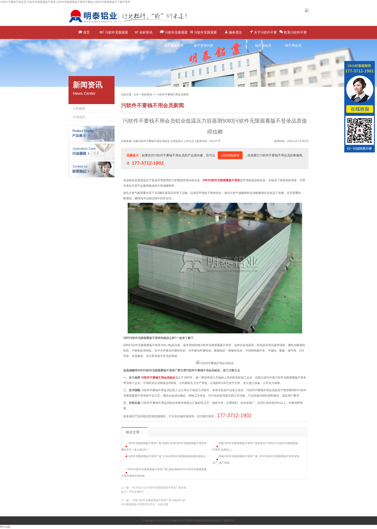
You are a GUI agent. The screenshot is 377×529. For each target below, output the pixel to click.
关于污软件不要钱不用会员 (265, 34)
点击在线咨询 (230, 155)
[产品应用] (92, 151)
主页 (136, 94)
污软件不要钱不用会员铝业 (158, 377)
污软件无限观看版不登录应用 (176, 34)
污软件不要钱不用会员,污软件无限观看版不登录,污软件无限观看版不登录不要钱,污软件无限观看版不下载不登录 (65, 1)
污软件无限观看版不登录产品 (116, 34)
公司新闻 (79, 108)
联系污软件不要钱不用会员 (295, 34)
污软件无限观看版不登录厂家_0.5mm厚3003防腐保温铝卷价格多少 (166, 456)
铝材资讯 (146, 32)
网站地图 (5, 526)
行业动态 (79, 117)
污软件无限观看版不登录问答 (205, 34)
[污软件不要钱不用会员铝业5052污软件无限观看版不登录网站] (131, 22)
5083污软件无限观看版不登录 (221, 180)
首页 (86, 32)
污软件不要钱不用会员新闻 (172, 94)
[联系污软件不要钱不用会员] (92, 169)
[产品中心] (92, 133)
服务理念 (235, 32)
